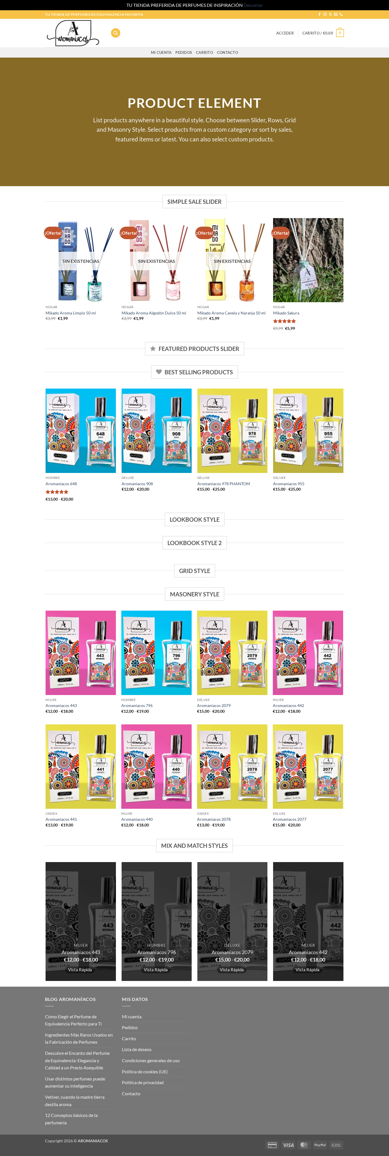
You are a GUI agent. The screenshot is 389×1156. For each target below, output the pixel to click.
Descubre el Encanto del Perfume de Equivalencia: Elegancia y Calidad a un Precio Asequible (77, 1060)
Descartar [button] (253, 5)
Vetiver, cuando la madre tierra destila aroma (75, 1100)
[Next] (343, 280)
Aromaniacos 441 (61, 819)
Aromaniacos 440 (137, 819)
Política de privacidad (143, 1082)
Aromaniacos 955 (288, 483)
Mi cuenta (161, 52)
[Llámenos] (341, 15)
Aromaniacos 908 (137, 483)
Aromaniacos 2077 (289, 819)
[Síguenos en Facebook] (319, 15)
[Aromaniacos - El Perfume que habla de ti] (73, 33)
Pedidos (183, 52)
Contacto (227, 52)
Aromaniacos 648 (61, 483)
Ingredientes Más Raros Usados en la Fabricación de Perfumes (79, 1038)
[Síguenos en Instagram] (325, 15)
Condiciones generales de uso (151, 1060)
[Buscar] (115, 33)
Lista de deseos (136, 1049)
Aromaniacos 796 (137, 705)
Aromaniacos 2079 (214, 705)
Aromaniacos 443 (61, 705)
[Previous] (46, 280)
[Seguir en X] (330, 15)
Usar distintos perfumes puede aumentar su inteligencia (75, 1082)
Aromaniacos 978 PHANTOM (223, 483)
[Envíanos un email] (335, 15)
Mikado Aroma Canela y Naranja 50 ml (231, 312)
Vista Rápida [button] (80, 969)
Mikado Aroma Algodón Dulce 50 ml (154, 312)
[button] (285, 33)
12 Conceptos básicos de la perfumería (71, 1118)
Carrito (204, 52)
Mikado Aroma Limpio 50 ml (71, 312)
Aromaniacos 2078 (214, 819)
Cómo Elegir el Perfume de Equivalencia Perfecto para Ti (73, 1020)
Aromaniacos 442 (288, 705)
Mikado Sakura (286, 312)
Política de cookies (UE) (145, 1071)
